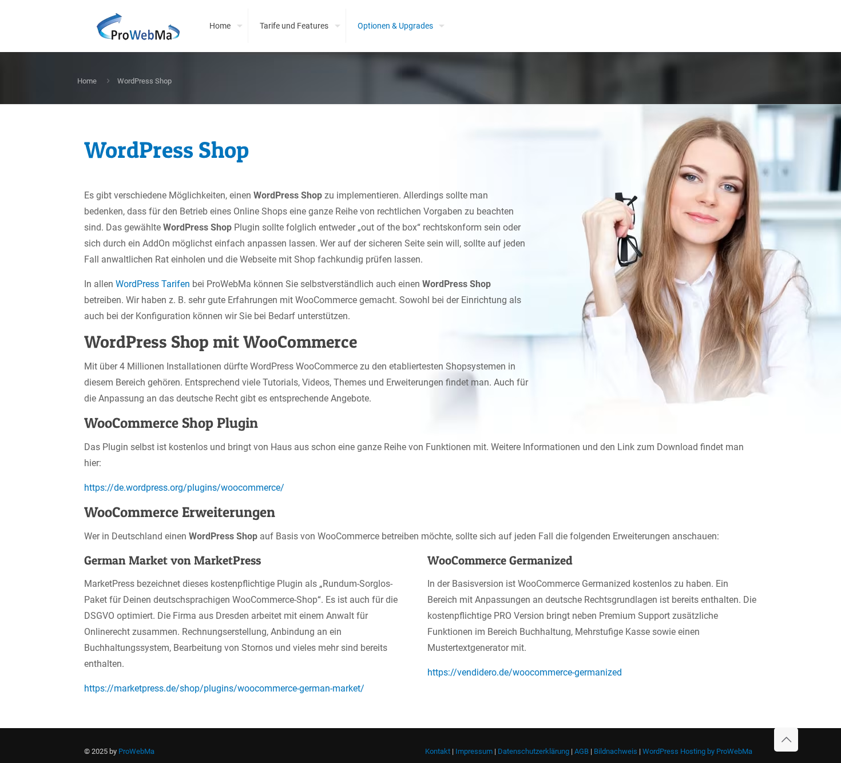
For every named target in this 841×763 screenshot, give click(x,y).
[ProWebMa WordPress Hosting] (138, 25)
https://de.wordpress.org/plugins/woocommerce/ (184, 487)
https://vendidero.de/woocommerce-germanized (524, 672)
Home (87, 81)
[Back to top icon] (786, 740)
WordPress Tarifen (153, 284)
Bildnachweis (615, 751)
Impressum (474, 751)
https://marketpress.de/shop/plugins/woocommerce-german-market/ (224, 688)
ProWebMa (136, 751)
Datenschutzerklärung (533, 751)
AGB (581, 751)
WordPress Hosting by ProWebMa (697, 751)
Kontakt (437, 751)
